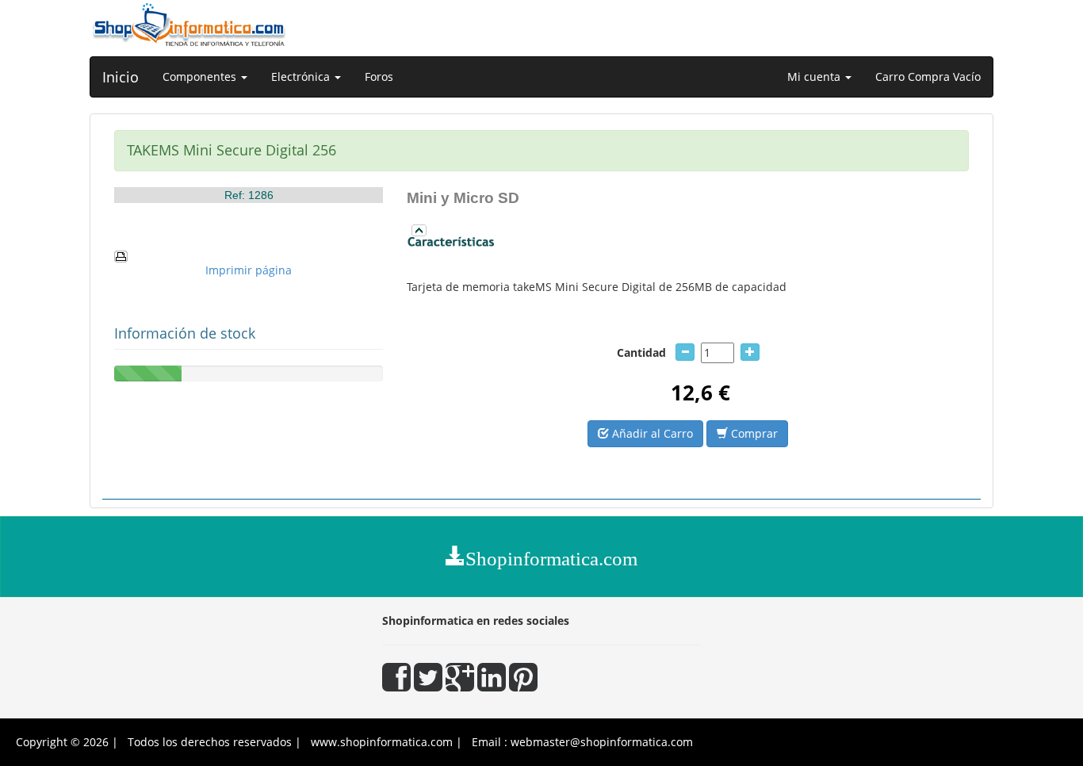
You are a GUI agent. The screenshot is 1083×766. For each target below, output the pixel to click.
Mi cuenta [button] (815, 76)
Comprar (753, 433)
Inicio (120, 76)
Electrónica (302, 76)
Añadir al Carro (651, 433)
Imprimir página (248, 270)
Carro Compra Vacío (928, 76)
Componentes (201, 76)
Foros (379, 76)
